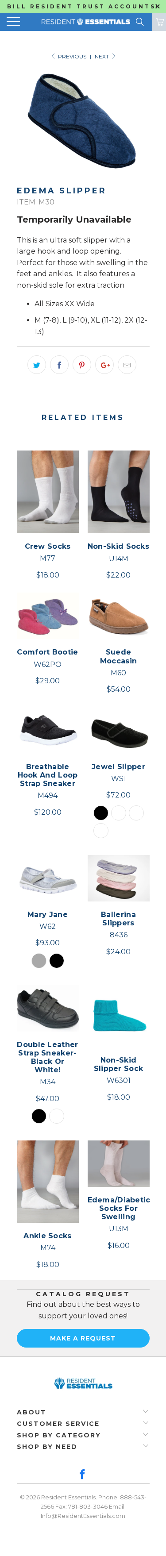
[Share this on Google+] (104, 364)
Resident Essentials (68, 1497)
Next (102, 56)
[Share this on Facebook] (59, 364)
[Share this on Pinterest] (82, 364)
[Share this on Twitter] (36, 364)
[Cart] (159, 22)
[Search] (139, 21)
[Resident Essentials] (83, 22)
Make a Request (83, 1338)
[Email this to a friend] (127, 364)
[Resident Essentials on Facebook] (82, 1475)
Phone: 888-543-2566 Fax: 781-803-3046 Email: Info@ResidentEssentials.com (94, 1506)
